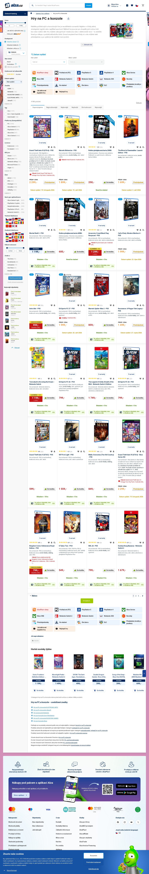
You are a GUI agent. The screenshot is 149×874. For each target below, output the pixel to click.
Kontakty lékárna (62, 826)
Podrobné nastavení (93, 862)
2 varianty (42, 143)
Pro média (59, 845)
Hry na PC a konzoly (65, 737)
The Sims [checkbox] (10, 259)
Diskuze (139, 103)
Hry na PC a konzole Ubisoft (42, 710)
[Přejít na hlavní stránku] (14, 5)
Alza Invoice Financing (87, 845)
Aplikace (59, 849)
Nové (8, 62)
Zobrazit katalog (11, 14)
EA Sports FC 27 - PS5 (67, 308)
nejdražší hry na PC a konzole (81, 728)
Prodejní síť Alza (14, 834)
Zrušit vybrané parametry (15, 282)
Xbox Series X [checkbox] (12, 126)
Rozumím (93, 856)
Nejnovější (98, 107)
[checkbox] (15, 31)
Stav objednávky (38, 822)
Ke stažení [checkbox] (11, 149)
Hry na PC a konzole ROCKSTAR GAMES (45, 718)
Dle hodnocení (86, 107)
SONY (9, 88)
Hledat (88, 5)
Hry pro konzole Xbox (40, 721)
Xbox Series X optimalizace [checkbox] (14, 200)
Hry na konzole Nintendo (41, 713)
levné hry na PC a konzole (83, 725)
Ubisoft (10, 100)
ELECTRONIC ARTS (13, 97)
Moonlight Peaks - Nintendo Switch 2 (58, 676)
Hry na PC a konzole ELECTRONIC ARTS (45, 707)
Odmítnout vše (93, 869)
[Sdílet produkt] (68, 18)
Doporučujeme (38, 107)
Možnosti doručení (15, 822)
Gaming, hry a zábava (42, 13)
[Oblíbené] (132, 5)
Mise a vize (60, 838)
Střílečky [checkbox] (10, 190)
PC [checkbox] (8, 124)
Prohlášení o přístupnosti (17, 845)
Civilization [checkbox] (11, 265)
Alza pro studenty (85, 838)
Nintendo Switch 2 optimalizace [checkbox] (14, 212)
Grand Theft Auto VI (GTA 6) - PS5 (41, 150)
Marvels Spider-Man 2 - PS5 (98, 308)
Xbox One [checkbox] (11, 132)
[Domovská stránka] (31, 13)
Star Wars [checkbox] (11, 268)
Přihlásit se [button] (114, 6)
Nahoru (34, 596)
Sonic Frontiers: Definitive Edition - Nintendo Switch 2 (38, 676)
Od (5, 22)
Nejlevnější (64, 107)
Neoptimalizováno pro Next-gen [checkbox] (14, 206)
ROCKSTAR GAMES (14, 94)
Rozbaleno (10, 64)
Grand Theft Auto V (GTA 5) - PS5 (41, 455)
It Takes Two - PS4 (65, 546)
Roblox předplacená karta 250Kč (100, 150)
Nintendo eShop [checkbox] (13, 161)
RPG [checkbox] (9, 181)
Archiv (36, 641)
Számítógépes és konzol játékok (81, 745)
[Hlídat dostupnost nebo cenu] (52, 147)
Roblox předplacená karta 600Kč (70, 233)
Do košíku (110, 182)
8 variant (72, 301)
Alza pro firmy (84, 822)
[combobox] (57, 5)
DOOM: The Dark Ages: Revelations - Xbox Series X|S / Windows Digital (79, 676)
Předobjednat (50, 182)
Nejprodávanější (51, 107)
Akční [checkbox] (9, 178)
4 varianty (101, 225)
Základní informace (63, 830)
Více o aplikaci (19, 795)
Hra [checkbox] (9, 111)
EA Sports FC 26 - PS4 (67, 382)
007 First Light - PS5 (66, 455)
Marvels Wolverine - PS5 (68, 150)
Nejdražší (75, 107)
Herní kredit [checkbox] (11, 117)
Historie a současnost (64, 834)
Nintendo (10, 92)
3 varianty (101, 143)
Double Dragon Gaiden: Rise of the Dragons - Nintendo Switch (99, 676)
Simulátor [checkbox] (11, 187)
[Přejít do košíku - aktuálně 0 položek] (143, 5)
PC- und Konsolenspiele (71, 740)
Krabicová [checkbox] (11, 146)
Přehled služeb (14, 849)
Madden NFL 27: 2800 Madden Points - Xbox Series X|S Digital (139, 676)
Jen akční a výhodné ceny (15, 30)
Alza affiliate (83, 834)
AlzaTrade (83, 842)
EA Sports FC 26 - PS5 (126, 382)
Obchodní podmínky (16, 842)
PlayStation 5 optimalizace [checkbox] (14, 203)
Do (25, 22)
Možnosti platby (14, 826)
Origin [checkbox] (9, 167)
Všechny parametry (15, 278)
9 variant (72, 374)
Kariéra (58, 842)
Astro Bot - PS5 (34, 308)
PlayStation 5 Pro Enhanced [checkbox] (14, 209)
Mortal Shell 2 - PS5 (36, 233)
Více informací (12, 870)
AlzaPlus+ (83, 830)
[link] (15, 348)
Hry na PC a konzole (60, 13)
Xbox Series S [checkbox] (12, 135)
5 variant (131, 143)
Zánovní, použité (12, 67)
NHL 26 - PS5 (93, 546)
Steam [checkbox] (10, 156)
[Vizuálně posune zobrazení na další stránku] (144, 673)
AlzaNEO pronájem (86, 826)
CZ (120, 833)
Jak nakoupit (36, 830)
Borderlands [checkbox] (11, 262)
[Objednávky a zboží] (127, 5)
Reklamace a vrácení (16, 830)
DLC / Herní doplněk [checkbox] (14, 114)
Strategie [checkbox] (10, 184)
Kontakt (58, 822)
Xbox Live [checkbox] (11, 158)
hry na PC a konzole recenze (78, 733)
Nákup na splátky (14, 838)
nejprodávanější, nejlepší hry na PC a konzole (94, 730)
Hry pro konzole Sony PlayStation (43, 715)
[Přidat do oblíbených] (49, 147)
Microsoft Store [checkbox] (12, 164)
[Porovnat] (54, 147)
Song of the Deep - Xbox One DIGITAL (118, 676)
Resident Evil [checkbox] (11, 271)
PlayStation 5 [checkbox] (12, 129)
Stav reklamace (37, 826)
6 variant (131, 225)
